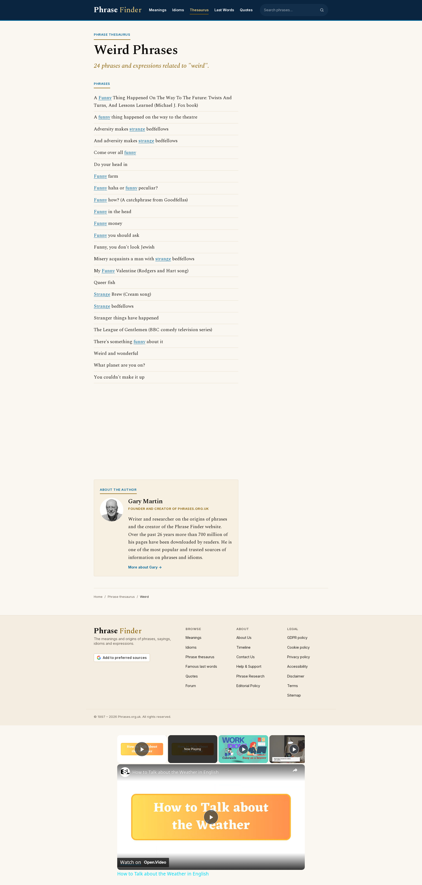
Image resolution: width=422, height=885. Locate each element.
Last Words (224, 10)
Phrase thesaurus (121, 597)
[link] (125, 772)
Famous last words (201, 666)
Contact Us (245, 657)
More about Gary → (145, 567)
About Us (244, 637)
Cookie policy (298, 647)
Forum (191, 686)
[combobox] (290, 10)
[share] (295, 769)
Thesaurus (199, 10)
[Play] (243, 749)
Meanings (157, 10)
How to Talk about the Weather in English (175, 772)
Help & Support (248, 666)
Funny (105, 97)
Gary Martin (145, 501)
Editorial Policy (248, 686)
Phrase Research (250, 676)
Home (98, 597)
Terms (292, 686)
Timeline (243, 647)
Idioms (178, 10)
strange (137, 129)
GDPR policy (297, 637)
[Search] (322, 10)
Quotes (246, 10)
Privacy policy (298, 657)
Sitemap (294, 695)
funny (104, 117)
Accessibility (297, 666)
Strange (102, 294)
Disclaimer (295, 676)
